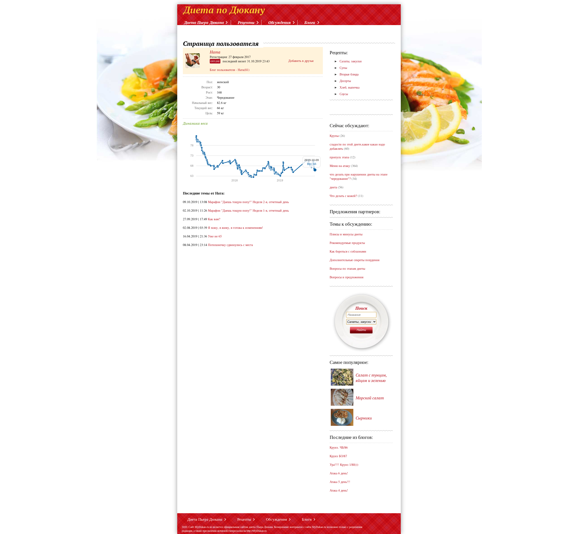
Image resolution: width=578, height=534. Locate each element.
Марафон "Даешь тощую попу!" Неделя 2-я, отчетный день (248, 202)
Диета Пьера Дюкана (204, 22)
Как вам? (214, 219)
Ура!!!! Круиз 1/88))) (344, 464)
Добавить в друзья (300, 61)
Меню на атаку (340, 166)
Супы (340, 68)
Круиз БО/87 (338, 456)
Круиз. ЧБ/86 (339, 447)
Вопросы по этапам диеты (347, 268)
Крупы (334, 136)
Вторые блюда (346, 74)
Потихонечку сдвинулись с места (230, 245)
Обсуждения (279, 22)
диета (333, 187)
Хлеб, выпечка (346, 87)
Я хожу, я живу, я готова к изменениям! (235, 227)
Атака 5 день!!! (340, 482)
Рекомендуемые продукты (347, 243)
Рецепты (246, 22)
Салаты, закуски (348, 61)
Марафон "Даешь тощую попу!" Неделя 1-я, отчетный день (248, 210)
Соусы (341, 94)
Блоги (309, 22)
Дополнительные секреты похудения (354, 260)
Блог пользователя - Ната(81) (229, 70)
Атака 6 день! (339, 473)
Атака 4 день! (339, 490)
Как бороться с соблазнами (348, 251)
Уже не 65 (215, 236)
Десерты (342, 81)
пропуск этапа (339, 157)
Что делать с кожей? (343, 196)
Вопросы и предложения (346, 277)
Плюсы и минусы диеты (346, 234)
